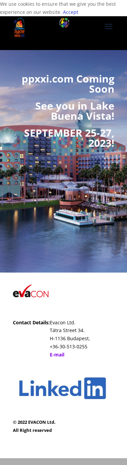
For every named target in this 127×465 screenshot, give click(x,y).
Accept (70, 12)
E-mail (57, 354)
